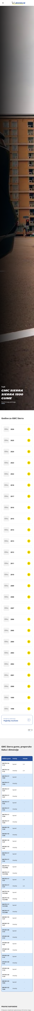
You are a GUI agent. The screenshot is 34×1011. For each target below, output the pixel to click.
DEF (29, 730)
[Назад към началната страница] (19, 2)
